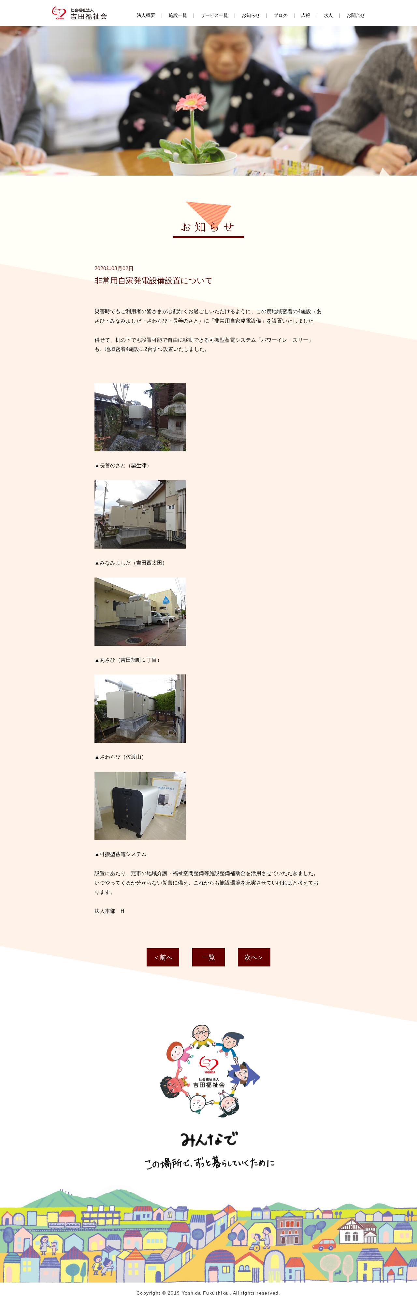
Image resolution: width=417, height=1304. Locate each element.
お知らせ (251, 15)
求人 (328, 15)
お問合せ (356, 15)
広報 (305, 15)
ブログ (280, 15)
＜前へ (163, 957)
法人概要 (146, 15)
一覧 (208, 957)
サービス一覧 (214, 15)
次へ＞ (254, 957)
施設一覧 (178, 15)
